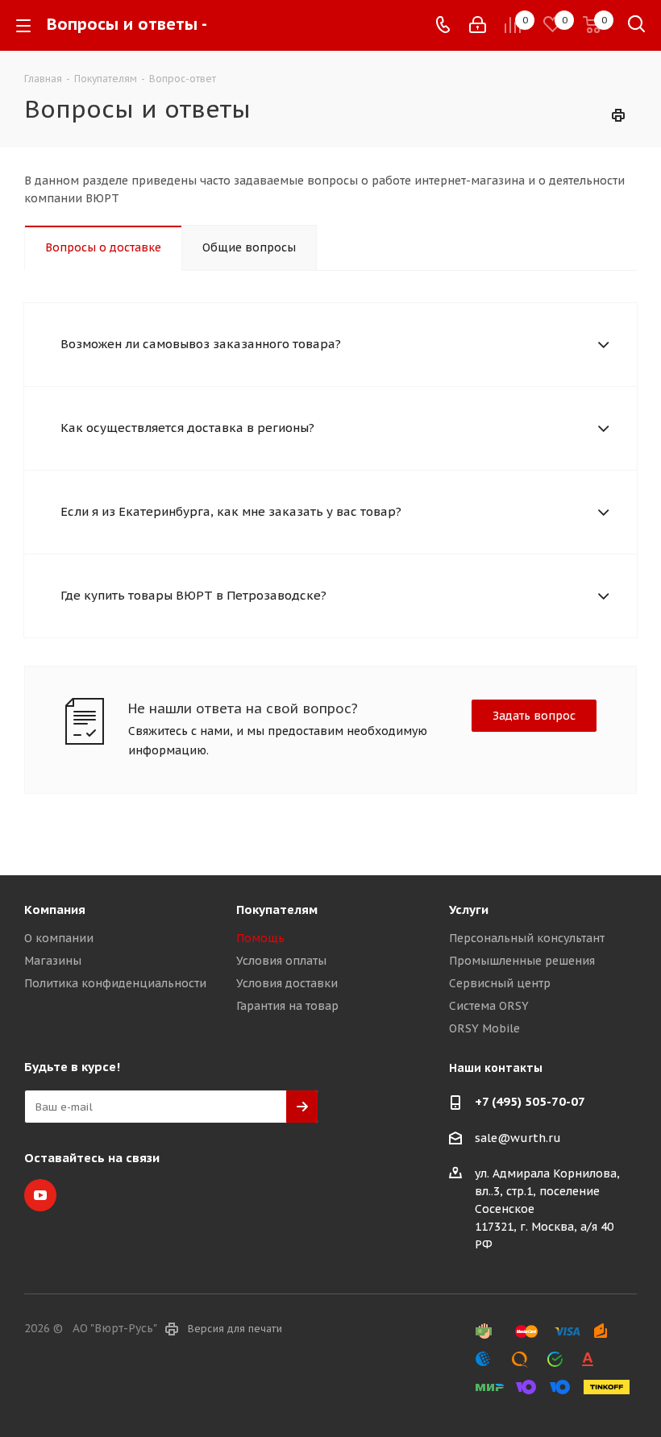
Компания (54, 909)
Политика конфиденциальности (115, 983)
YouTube (40, 1195)
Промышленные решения (522, 960)
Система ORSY (489, 1006)
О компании (59, 938)
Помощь (260, 938)
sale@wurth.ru (518, 1138)
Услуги (468, 909)
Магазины (52, 960)
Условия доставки (287, 983)
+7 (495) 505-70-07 (530, 1101)
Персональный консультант (527, 938)
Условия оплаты (281, 960)
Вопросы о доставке (103, 247)
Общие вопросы (249, 247)
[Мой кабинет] (477, 25)
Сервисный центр (500, 983)
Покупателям (277, 909)
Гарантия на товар (287, 1006)
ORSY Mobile (484, 1028)
